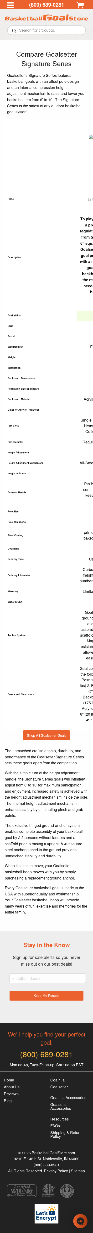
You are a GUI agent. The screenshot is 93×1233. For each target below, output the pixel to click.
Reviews (11, 1093)
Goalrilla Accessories (68, 1097)
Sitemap (78, 1171)
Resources (59, 1119)
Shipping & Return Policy (66, 1134)
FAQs (55, 1125)
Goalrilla (57, 1080)
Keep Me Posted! (47, 995)
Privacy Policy (56, 1171)
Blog (8, 1100)
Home (9, 1080)
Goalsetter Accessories (60, 1106)
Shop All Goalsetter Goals (46, 735)
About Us (12, 1087)
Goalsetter (59, 1087)
